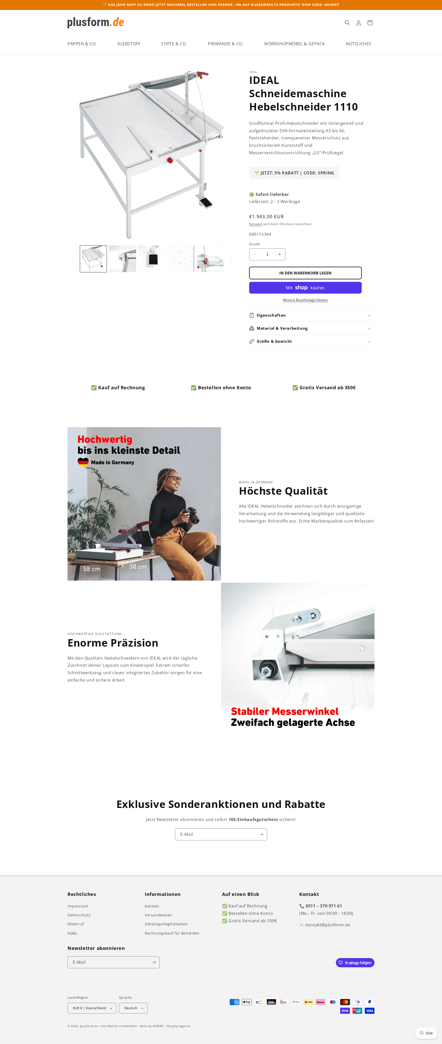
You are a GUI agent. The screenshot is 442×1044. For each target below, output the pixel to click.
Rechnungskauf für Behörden (172, 933)
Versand (255, 224)
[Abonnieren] (261, 834)
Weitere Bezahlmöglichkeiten (305, 300)
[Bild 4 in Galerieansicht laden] (181, 259)
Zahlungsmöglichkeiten (166, 923)
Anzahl (254, 244)
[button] (82, 44)
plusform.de (89, 1026)
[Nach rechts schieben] (230, 258)
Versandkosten (158, 915)
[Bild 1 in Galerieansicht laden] (93, 259)
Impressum (78, 906)
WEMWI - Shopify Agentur (172, 1026)
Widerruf (76, 923)
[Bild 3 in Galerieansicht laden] (152, 259)
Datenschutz (79, 915)
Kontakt (152, 906)
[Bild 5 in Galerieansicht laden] (210, 259)
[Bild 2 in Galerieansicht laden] (122, 259)
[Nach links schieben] (73, 258)
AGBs (72, 933)
